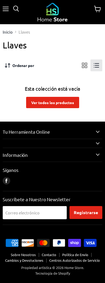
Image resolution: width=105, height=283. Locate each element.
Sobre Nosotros (23, 254)
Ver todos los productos (52, 102)
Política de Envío (75, 254)
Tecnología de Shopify (52, 273)
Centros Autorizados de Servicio (74, 260)
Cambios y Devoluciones (24, 260)
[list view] (96, 65)
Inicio (8, 32)
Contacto (49, 254)
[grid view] (84, 65)
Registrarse (86, 212)
